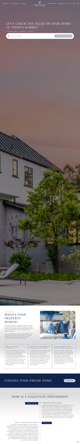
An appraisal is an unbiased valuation (19, 424)
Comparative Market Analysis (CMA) (51, 405)
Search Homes (69, 380)
